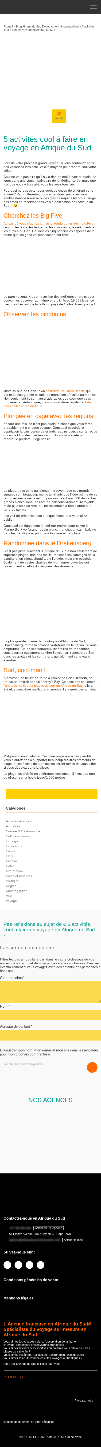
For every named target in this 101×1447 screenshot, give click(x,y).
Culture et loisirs (18, 836)
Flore (10, 856)
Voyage (11, 901)
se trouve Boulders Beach (65, 391)
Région (11, 886)
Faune (11, 851)
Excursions (14, 846)
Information (14, 871)
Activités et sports (19, 821)
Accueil (8, 26)
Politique (12, 881)
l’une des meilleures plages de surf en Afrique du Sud (43, 685)
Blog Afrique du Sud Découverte (36, 26)
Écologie (12, 841)
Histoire (11, 861)
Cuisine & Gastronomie (23, 831)
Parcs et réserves (19, 876)
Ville (9, 896)
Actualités (13, 826)
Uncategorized (69, 26)
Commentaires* (12, 977)
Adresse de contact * (16, 1026)
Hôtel (10, 866)
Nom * (5, 1006)
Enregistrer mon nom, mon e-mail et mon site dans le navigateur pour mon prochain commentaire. (49, 1052)
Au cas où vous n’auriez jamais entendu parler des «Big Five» (49, 223)
